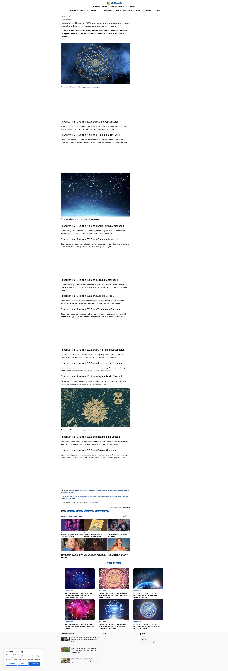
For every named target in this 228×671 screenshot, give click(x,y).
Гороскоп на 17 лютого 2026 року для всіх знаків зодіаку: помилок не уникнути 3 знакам (147, 595)
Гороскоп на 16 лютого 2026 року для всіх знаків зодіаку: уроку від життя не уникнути (79, 626)
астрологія (70, 511)
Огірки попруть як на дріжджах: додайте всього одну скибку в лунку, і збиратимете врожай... (84, 661)
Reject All (23, 663)
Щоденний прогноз (102, 511)
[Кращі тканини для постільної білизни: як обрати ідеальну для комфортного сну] (65, 639)
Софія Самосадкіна (124, 507)
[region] (23, 658)
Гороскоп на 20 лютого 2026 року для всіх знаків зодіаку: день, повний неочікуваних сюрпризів (79, 595)
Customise (12, 663)
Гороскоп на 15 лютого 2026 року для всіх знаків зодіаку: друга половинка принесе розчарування (113, 626)
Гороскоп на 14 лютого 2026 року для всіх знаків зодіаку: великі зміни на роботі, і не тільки (147, 626)
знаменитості (89, 511)
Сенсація (95, 502)
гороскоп (79, 511)
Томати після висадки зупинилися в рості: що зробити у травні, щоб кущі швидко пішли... (84, 650)
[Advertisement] (95, 104)
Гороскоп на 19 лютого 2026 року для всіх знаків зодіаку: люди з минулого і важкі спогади (113, 595)
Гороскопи (65, 16)
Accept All (35, 663)
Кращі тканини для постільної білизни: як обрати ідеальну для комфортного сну (85, 640)
